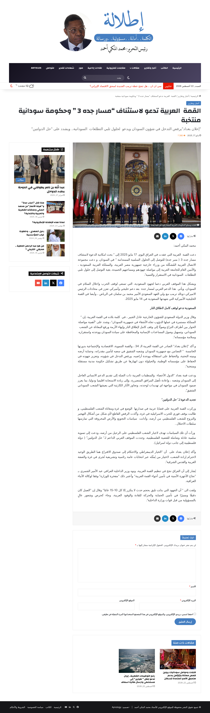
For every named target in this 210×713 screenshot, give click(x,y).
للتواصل (50, 68)
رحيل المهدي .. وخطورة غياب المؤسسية (31, 233)
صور (81, 68)
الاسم (192, 586)
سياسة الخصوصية (35, 707)
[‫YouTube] (38, 283)
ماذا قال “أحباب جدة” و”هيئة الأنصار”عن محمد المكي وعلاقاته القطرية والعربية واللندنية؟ (31, 208)
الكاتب (164, 68)
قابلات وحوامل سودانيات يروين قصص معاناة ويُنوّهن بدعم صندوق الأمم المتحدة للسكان (179, 675)
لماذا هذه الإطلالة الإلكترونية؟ (48, 222)
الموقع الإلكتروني (127, 600)
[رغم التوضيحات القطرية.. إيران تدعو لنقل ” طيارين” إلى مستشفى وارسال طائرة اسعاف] (137, 661)
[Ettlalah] (105, 31)
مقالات (135, 68)
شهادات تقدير (66, 68)
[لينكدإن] (165, 236)
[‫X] (173, 236)
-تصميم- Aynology (121, 707)
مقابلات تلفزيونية (115, 68)
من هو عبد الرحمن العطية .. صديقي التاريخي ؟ (29, 248)
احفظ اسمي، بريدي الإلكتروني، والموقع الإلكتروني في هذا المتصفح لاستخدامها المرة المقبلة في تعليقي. (147, 614)
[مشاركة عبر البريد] (157, 236)
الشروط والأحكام (17, 707)
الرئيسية (176, 68)
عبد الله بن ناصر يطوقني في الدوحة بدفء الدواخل (41, 189)
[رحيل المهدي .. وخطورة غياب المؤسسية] (56, 236)
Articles (36, 68)
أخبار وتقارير (150, 68)
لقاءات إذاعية (95, 68)
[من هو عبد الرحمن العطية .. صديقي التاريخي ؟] (56, 250)
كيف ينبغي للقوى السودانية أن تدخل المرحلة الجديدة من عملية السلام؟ (122, 86)
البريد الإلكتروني (188, 600)
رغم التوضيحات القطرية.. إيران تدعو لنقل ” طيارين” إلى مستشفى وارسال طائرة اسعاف (138, 679)
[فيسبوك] (181, 236)
